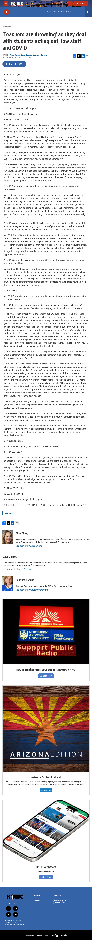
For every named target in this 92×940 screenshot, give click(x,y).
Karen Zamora (26, 55)
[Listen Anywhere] (46, 831)
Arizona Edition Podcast (46, 777)
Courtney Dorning (40, 55)
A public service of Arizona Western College (59, 902)
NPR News (6, 26)
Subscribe (46, 789)
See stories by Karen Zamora (16, 569)
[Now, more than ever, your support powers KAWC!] (46, 631)
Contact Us (57, 895)
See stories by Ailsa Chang (29, 545)
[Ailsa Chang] (7, 537)
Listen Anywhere (46, 867)
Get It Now (46, 876)
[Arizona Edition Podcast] (46, 729)
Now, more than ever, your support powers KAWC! (46, 669)
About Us (37, 895)
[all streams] (88, 12)
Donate (82, 3)
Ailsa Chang (15, 55)
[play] (7, 12)
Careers (37, 901)
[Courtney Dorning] (7, 583)
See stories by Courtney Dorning (32, 589)
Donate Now (46, 675)
